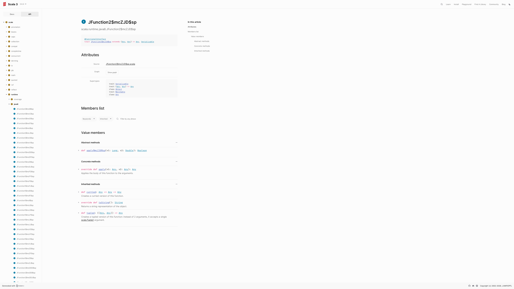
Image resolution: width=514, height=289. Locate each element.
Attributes (192, 27)
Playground (466, 4)
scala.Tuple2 (87, 220)
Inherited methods (202, 51)
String (119, 202)
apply (102, 169)
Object (119, 89)
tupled (91, 213)
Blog (503, 4)
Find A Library (480, 4)
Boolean (142, 150)
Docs (12, 14)
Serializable (147, 42)
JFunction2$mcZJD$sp (101, 42)
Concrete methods (202, 46)
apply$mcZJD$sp (96, 150)
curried (91, 192)
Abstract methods (201, 41)
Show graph (112, 72)
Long (114, 150)
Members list (193, 32)
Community (494, 4)
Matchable (120, 92)
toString (104, 202)
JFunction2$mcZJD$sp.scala (120, 64)
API (29, 14)
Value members (197, 36)
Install (456, 4)
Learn (448, 4)
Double (129, 150)
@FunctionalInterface (95, 39)
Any (123, 42)
